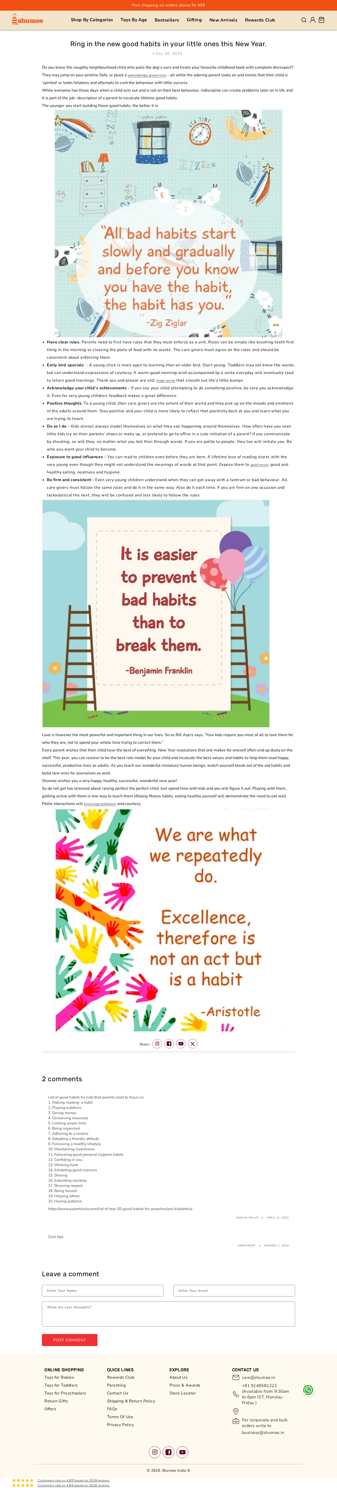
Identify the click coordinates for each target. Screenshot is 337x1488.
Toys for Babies (59, 1377)
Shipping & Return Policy (131, 1401)
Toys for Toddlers (61, 1385)
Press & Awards (185, 1385)
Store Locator (182, 1393)
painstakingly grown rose (147, 75)
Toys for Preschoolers (65, 1393)
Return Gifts (56, 1401)
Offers (50, 1409)
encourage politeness (100, 804)
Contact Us (118, 1393)
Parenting (116, 1385)
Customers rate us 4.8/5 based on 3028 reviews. (73, 1480)
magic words (165, 380)
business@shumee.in (263, 1432)
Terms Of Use (120, 1417)
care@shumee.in (258, 1377)
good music (259, 464)
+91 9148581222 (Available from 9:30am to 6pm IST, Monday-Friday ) (266, 1394)
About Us (178, 1377)
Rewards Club (120, 1377)
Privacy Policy (120, 1425)
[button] (92, 20)
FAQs (112, 1409)
